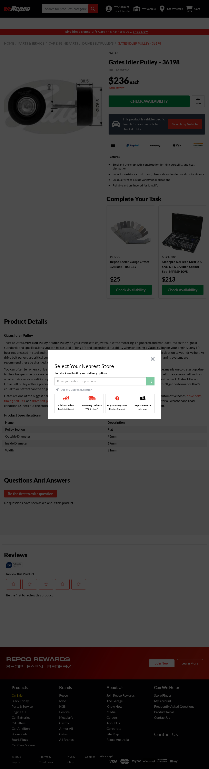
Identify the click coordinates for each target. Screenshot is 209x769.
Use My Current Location (76, 389)
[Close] (153, 359)
